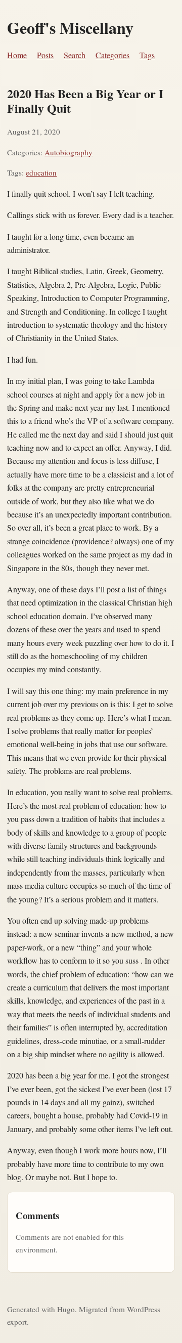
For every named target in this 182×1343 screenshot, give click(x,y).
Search (74, 55)
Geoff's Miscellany (70, 27)
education (41, 172)
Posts (45, 55)
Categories (112, 55)
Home (17, 55)
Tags (147, 55)
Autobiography (68, 152)
